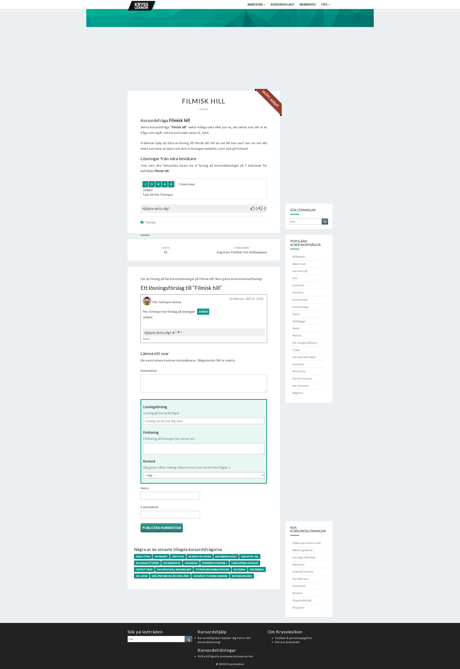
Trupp (296, 350)
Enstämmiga (257, 569)
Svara (146, 339)
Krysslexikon (235, 664)
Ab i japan (141, 576)
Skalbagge (191, 563)
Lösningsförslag (155, 406)
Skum (296, 314)
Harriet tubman (302, 378)
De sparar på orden (147, 563)
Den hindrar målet (226, 556)
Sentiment (299, 586)
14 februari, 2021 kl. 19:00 (246, 299)
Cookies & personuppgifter (293, 638)
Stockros (298, 292)
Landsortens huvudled (244, 563)
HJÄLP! (274, 103)
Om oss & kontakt (287, 642)
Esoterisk (239, 569)
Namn (145, 488)
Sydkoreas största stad (307, 543)
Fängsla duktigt (302, 600)
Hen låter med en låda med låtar (170, 576)
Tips (324, 4)
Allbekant (299, 256)
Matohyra (298, 564)
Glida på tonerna (303, 571)
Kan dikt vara (301, 578)
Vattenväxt (161, 556)
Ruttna (297, 335)
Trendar (150, 222)
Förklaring (151, 432)
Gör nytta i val (249, 556)
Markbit (297, 593)
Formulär (298, 364)
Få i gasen (298, 607)
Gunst (296, 328)
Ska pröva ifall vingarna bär (174, 569)
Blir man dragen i (242, 576)
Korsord (149, 461)
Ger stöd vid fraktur (304, 357)
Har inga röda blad (304, 557)
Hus (295, 278)
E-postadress (149, 507)
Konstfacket (300, 299)
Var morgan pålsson (305, 342)
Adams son (299, 264)
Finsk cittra (143, 556)
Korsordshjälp (282, 4)
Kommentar (149, 371)
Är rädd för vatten (199, 556)
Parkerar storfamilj (214, 563)
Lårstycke (178, 556)
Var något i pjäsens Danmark (210, 576)
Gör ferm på (300, 271)
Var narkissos (171, 563)
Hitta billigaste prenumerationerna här (225, 656)
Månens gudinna (302, 550)
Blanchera (299, 371)
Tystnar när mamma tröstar (212, 569)
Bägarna (298, 393)
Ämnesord (255, 4)
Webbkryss (308, 4)
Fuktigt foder (144, 569)
